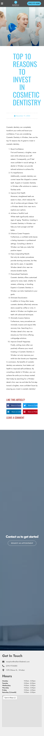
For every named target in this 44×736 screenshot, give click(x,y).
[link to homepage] (15, 3)
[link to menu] (4, 3)
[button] (13, 405)
